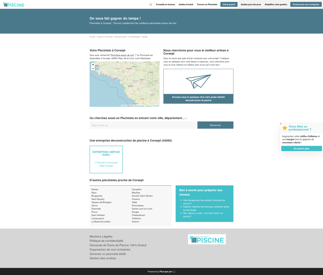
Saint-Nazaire (97, 199)
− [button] (93, 68)
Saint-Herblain (98, 215)
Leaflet (124, 106)
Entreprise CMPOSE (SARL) (106, 153)
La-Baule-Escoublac (100, 221)
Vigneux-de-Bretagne (101, 202)
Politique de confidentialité (106, 241)
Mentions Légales (101, 236)
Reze (93, 192)
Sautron (135, 221)
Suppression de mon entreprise (110, 249)
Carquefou (137, 189)
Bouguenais (96, 195)
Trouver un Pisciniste (104, 36)
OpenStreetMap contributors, (143, 106)
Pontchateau (138, 205)
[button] (165, 4)
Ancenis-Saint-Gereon (142, 195)
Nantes (94, 189)
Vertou (94, 205)
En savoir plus (301, 148)
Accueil (92, 36)
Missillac (136, 192)
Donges (135, 211)
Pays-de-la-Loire (120, 36)
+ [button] (93, 64)
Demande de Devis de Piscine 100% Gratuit (118, 245)
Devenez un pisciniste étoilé (108, 254)
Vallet (134, 202)
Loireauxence (97, 218)
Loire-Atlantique (134, 36)
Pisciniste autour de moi (122, 55)
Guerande (96, 208)
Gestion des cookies (103, 258)
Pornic (94, 211)
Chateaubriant (138, 215)
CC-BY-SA (156, 106)
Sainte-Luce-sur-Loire (142, 208)
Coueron (136, 199)
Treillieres (136, 218)
